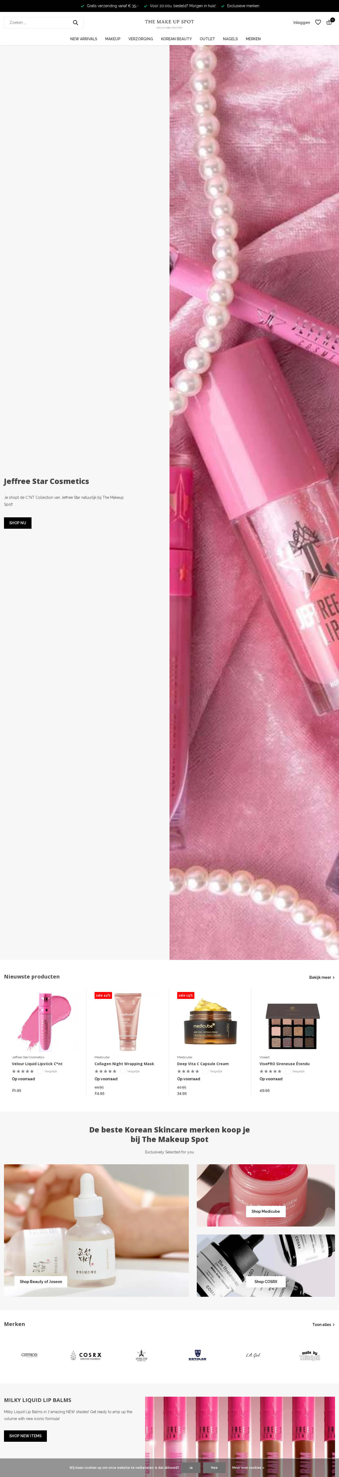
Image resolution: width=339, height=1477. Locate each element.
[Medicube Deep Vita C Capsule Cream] (210, 1022)
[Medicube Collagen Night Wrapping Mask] (128, 1022)
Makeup (113, 39)
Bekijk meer (320, 977)
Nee (214, 1468)
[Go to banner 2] (266, 1195)
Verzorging (140, 39)
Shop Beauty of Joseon (41, 1282)
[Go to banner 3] (266, 1265)
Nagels (230, 39)
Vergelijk (50, 1071)
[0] (328, 22)
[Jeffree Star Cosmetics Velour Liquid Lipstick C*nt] (45, 1022)
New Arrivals (83, 39)
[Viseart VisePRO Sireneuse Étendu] (293, 1022)
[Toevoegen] (73, 1090)
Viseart (265, 1057)
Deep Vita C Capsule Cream (203, 1063)
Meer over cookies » (248, 1468)
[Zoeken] (75, 22)
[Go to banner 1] (96, 1230)
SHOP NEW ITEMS (25, 1436)
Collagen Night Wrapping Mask (124, 1063)
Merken (253, 39)
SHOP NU (17, 523)
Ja (191, 1468)
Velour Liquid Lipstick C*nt (37, 1063)
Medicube (102, 1057)
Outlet (207, 39)
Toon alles (321, 1324)
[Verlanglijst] (318, 22)
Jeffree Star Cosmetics (28, 1057)
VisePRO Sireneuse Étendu (285, 1063)
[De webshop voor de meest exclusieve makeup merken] (169, 22)
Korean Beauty (176, 39)
